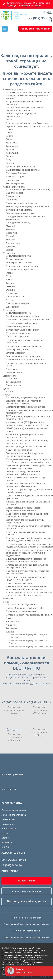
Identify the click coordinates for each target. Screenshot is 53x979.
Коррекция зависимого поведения (23, 356)
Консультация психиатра (18, 256)
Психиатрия (9, 253)
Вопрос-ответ (13, 621)
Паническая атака (15, 296)
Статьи (6, 394)
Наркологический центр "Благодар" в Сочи (31, 646)
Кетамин (10, 163)
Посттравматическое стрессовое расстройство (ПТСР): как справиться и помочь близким (29, 460)
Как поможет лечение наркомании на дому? (28, 92)
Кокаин (9, 156)
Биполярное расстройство (19, 262)
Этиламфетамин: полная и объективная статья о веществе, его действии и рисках (29, 593)
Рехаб (9, 119)
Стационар (11, 199)
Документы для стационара (20, 450)
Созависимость (13, 385)
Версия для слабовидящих (26, 901)
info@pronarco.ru (10, 871)
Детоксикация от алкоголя (19, 210)
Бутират (10, 149)
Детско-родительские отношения (22, 329)
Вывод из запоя (13, 196)
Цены (6, 388)
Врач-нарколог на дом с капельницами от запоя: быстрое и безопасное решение (27, 587)
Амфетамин (12, 153)
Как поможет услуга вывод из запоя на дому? (29, 189)
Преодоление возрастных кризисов (23, 346)
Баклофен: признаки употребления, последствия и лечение (24, 402)
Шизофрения (12, 306)
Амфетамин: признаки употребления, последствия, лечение (25, 435)
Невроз (9, 279)
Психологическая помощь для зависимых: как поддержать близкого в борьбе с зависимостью (29, 545)
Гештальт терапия (15, 372)
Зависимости (9, 376)
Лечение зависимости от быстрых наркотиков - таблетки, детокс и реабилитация (29, 539)
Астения (10, 300)
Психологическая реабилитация (22, 323)
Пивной (10, 236)
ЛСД (8, 159)
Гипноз (9, 250)
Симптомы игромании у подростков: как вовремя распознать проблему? (26, 560)
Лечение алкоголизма (14, 186)
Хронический (13, 243)
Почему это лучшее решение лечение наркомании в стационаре (24, 108)
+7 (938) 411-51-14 (39, 702)
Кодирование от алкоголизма (20, 213)
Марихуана (11, 142)
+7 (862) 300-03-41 (40, 19)
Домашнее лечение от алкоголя (21, 203)
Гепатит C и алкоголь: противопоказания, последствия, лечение (27, 441)
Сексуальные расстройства (19, 269)
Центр (6, 602)
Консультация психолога (18, 313)
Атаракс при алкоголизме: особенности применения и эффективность (25, 484)
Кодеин (9, 136)
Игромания (11, 378)
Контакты (8, 598)
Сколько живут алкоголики (19, 583)
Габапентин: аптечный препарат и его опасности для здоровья (25, 454)
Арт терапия (12, 369)
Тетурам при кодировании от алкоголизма (27, 446)
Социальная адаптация (17, 336)
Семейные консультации (18, 326)
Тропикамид (12, 146)
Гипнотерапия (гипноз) (17, 349)
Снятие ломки (13, 180)
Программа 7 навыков (17, 173)
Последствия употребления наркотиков (25, 397)
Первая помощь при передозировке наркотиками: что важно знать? (24, 509)
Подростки (11, 233)
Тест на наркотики (15, 183)
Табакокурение (13, 382)
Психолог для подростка (18, 333)
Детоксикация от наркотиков (20, 166)
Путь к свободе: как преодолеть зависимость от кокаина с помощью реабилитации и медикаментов (28, 553)
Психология (9, 310)
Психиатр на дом (14, 259)
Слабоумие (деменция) (17, 303)
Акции (9, 391)
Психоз (9, 276)
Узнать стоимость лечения (35, 28)
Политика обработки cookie (26, 930)
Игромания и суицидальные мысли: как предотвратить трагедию (26, 578)
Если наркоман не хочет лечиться (22, 170)
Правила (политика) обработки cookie (25, 608)
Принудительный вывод (18, 222)
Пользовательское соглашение (21, 611)
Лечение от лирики (15, 176)
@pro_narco (13, 729)
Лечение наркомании (13, 89)
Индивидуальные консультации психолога (27, 319)
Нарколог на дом (14, 193)
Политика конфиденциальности (22, 604)
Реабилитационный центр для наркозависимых (21, 114)
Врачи (9, 618)
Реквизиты (11, 628)
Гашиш (9, 139)
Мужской (10, 226)
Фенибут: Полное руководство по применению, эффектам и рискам (23, 472)
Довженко (11, 246)
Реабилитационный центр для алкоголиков (27, 206)
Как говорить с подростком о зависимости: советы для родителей (27, 515)
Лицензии (11, 625)
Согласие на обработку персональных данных (29, 614)
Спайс (9, 132)
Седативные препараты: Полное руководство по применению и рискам (29, 466)
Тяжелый (10, 239)
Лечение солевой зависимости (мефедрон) (27, 123)
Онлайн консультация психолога (22, 316)
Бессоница (11, 286)
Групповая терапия (15, 353)
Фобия (9, 273)
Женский (10, 229)
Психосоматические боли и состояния (25, 359)
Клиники (10, 631)
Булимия (10, 290)
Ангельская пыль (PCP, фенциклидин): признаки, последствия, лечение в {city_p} (27, 423)
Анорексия (11, 293)
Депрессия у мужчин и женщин (22, 266)
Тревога (10, 283)
